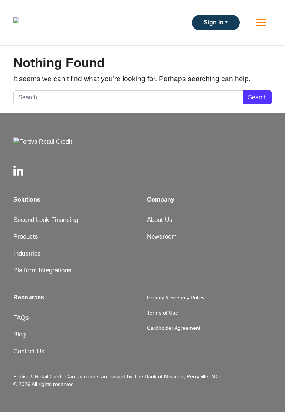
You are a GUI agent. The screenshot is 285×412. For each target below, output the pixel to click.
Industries (27, 253)
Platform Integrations (42, 270)
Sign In (213, 22)
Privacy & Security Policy (175, 297)
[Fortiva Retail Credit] (142, 141)
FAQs (21, 317)
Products (25, 236)
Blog (19, 334)
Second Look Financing (45, 219)
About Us (160, 219)
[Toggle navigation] (261, 22)
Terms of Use (162, 313)
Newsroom (162, 236)
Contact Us (29, 351)
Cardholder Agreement (173, 328)
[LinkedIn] (18, 171)
